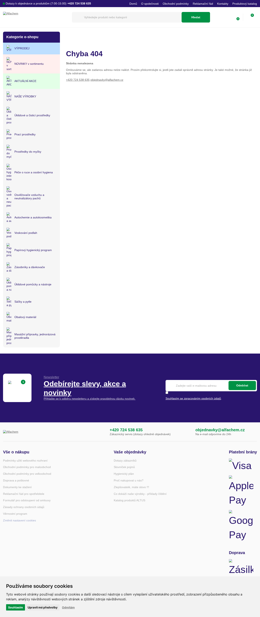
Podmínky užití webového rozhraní (25, 460)
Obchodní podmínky (176, 3)
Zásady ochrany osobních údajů (23, 507)
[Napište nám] (187, 431)
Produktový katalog (244, 3)
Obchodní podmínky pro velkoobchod (27, 473)
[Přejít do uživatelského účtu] (227, 17)
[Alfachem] (35, 17)
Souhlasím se (175, 398)
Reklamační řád (203, 3)
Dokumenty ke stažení (17, 487)
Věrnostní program (15, 513)
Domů (133, 3)
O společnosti (150, 3)
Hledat (195, 17)
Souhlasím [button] (15, 607)
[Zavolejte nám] (101, 431)
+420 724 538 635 (78, 79)
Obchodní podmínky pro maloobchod (27, 467)
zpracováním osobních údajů (202, 398)
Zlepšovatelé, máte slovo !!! (131, 487)
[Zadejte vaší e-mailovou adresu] (211, 385)
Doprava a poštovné (16, 480)
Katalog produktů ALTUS (129, 500)
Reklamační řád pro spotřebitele (23, 493)
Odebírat (242, 385)
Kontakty (222, 3)
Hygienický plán (124, 473)
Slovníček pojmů (124, 467)
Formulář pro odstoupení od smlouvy (27, 500)
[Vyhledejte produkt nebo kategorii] (127, 17)
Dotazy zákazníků (125, 460)
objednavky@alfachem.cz (106, 79)
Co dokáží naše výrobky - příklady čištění (140, 493)
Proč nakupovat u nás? (128, 480)
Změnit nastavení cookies (19, 520)
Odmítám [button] (68, 607)
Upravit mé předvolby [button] (42, 607)
